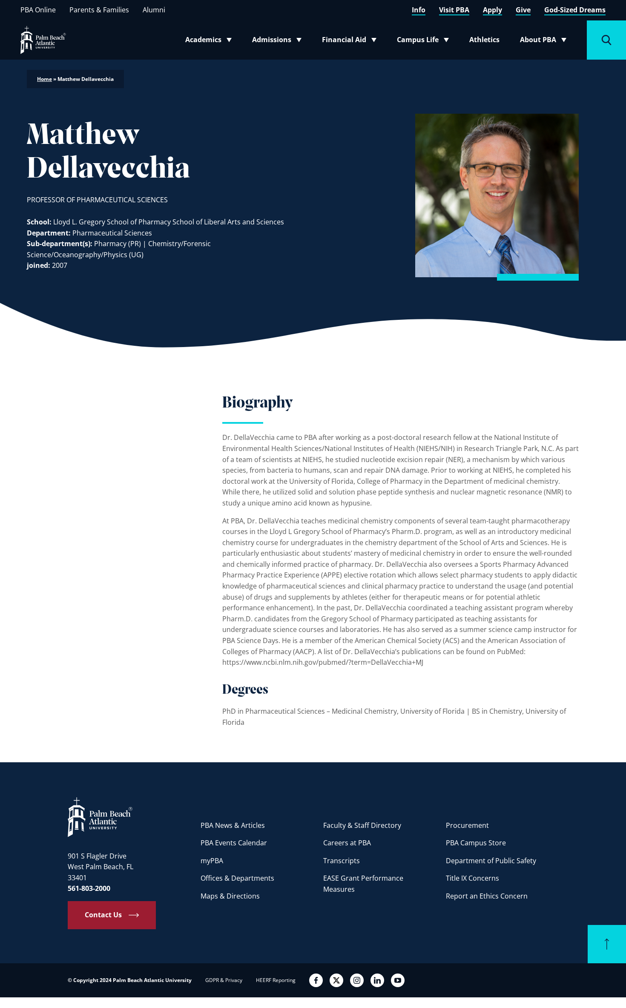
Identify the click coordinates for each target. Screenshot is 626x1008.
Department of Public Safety (491, 860)
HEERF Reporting (276, 980)
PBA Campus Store (476, 842)
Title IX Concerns (472, 878)
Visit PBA (454, 9)
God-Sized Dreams (575, 9)
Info (418, 9)
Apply (492, 9)
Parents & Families (99, 9)
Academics (211, 41)
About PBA (545, 41)
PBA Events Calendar (234, 842)
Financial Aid (350, 41)
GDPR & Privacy (223, 980)
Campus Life (425, 41)
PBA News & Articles (233, 825)
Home (44, 79)
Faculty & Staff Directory (362, 825)
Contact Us (103, 914)
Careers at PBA (347, 842)
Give (523, 9)
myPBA (212, 860)
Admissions (279, 41)
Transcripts (341, 860)
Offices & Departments (237, 878)
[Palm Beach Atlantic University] (100, 816)
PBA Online (38, 9)
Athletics (484, 39)
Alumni (154, 9)
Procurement (467, 825)
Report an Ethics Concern (487, 896)
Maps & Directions (230, 896)
